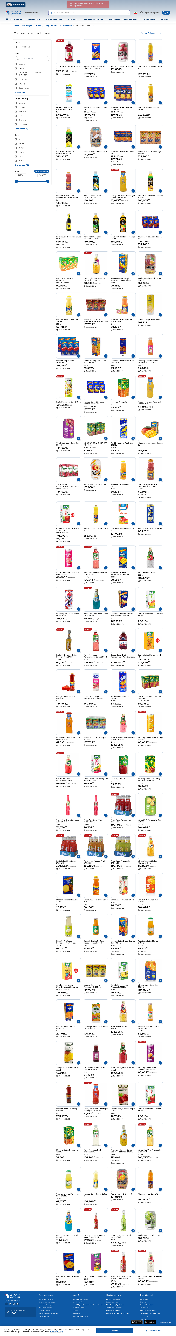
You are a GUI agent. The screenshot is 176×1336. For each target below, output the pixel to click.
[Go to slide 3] (69, 935)
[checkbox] (16, 47)
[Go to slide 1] (122, 355)
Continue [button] (114, 1330)
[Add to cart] (79, 62)
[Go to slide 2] (123, 355)
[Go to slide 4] (70, 1020)
